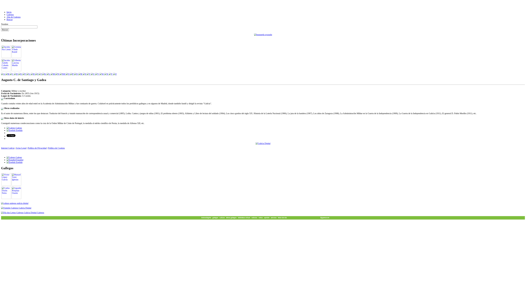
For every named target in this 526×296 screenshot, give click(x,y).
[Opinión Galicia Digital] (16, 208)
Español (19, 160)
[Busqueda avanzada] (263, 34)
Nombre (4, 24)
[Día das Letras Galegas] (22, 212)
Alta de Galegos (14, 17)
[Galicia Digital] (263, 143)
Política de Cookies (56, 148)
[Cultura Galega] (14, 203)
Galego (18, 128)
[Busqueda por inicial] (3, 74)
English (18, 130)
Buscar (10, 19)
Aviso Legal (21, 148)
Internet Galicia (7, 148)
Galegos (10, 14)
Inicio (9, 12)
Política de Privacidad (37, 148)
